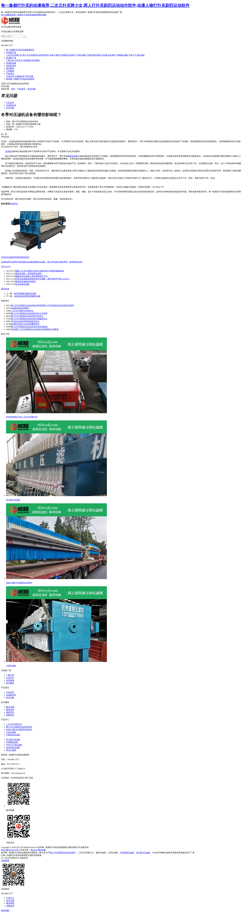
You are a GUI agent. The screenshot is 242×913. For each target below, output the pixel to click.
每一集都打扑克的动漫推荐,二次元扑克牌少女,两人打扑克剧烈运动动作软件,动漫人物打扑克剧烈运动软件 (95, 5)
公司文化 (19, 60)
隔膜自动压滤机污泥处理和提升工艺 (31, 276)
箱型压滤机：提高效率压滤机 (28, 273)
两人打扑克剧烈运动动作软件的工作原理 (29, 313)
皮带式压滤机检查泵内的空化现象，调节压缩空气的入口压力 (42, 279)
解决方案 (10, 707)
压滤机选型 (11, 66)
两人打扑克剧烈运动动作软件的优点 (27, 316)
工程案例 (10, 71)
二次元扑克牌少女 (14, 55)
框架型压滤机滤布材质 (25, 281)
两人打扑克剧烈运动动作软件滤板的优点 (29, 319)
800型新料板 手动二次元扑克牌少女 (22, 417)
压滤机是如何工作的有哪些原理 (25, 324)
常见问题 (29, 76)
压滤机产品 (11, 52)
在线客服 (5, 860)
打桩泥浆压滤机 (94, 55)
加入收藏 (5, 15)
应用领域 (27, 60)
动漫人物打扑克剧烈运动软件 (62, 55)
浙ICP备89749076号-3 (10, 850)
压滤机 (8, 151)
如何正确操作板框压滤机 (25, 293)
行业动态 (10, 76)
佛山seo (34, 850)
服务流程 (10, 710)
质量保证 (10, 715)
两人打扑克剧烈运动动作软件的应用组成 (29, 327)
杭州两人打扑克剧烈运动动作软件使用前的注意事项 (35, 329)
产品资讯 (10, 74)
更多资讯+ (13, 204)
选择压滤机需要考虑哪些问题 (27, 296)
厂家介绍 (10, 60)
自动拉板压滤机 (22, 284)
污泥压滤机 (81, 55)
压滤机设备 (11, 63)
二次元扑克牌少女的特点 (22, 311)
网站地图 (42, 15)
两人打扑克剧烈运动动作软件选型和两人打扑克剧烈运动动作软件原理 (42, 305)
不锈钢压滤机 (122, 55)
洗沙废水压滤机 (108, 55)
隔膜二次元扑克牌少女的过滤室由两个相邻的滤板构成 (39, 271)
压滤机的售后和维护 (20, 308)
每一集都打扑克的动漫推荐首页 (20, 50)
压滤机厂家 (11, 58)
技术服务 (36, 60)
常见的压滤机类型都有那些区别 (25, 321)
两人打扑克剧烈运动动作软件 (36, 55)
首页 (13, 89)
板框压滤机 (73, 156)
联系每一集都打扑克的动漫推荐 (23, 15)
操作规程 (10, 68)
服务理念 (10, 712)
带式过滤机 (11, 750)
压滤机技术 (20, 76)
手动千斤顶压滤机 (137, 55)
